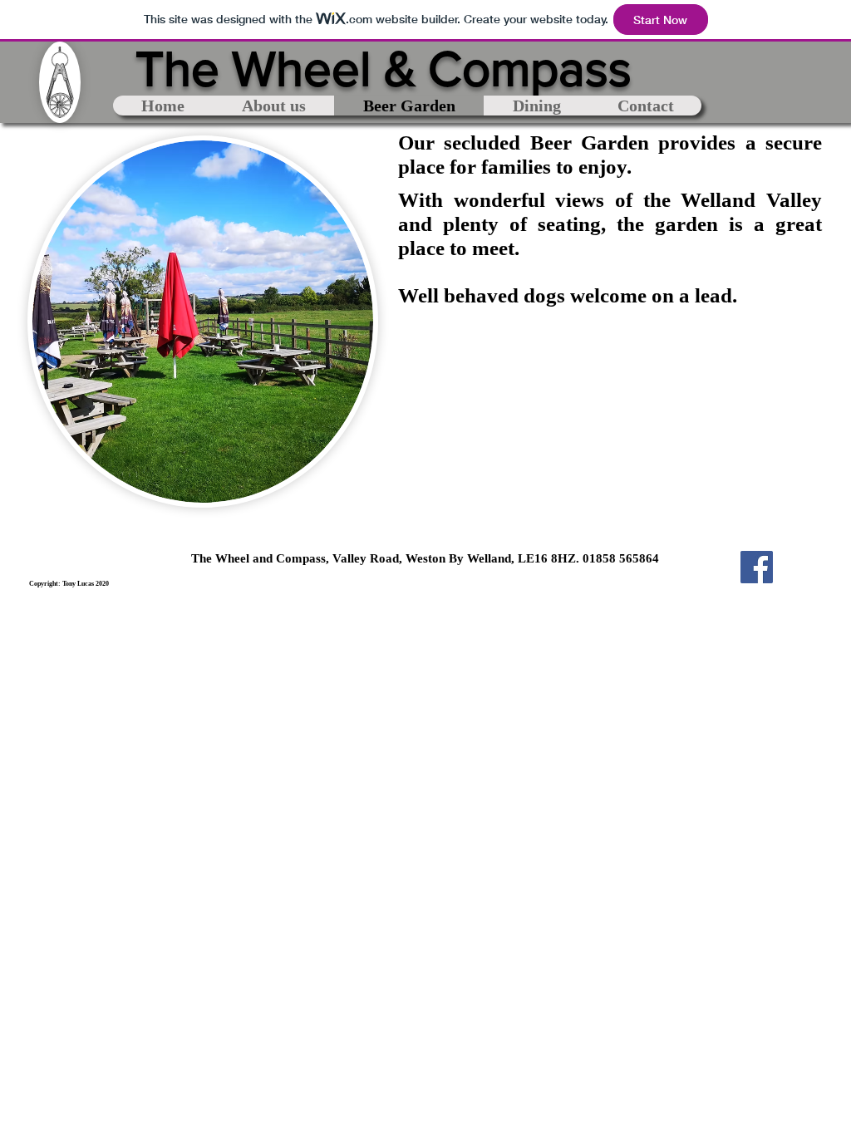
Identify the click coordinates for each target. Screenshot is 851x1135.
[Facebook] (756, 567)
